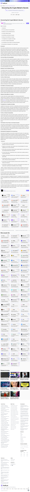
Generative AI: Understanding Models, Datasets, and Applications (4, 478)
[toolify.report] (28, 488)
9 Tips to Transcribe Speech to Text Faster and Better (5, 419)
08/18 (21, 454)
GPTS (21, 435)
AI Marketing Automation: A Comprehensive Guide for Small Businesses (24, 406)
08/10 (27, 455)
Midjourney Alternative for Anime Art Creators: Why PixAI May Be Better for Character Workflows (25, 409)
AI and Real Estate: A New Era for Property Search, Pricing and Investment (25, 426)
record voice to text (13, 420)
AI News (4, 5)
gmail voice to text (13, 425)
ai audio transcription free (14, 416)
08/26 (21, 452)
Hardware (22, 439)
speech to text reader (13, 426)
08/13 (27, 454)
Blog (21, 433)
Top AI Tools (22, 440)
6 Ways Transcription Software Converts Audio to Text (4, 432)
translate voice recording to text (15, 419)
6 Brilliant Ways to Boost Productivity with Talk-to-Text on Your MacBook (5, 429)
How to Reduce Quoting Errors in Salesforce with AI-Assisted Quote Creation (25, 416)
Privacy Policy (12, 460)
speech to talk (12, 429)
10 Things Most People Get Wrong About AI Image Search (24, 411)
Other (23, 448)
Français (24, 488)
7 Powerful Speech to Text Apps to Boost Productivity (5, 408)
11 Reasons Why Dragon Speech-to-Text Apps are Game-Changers (5, 425)
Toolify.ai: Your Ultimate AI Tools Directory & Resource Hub (5, 475)
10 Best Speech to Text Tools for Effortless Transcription (5, 410)
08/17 (24, 454)
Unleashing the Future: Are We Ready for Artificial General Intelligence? (5, 480)
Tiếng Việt (27, 488)
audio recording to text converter (15, 421)
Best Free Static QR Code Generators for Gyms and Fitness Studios (5, 460)
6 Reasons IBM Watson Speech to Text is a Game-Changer (5, 436)
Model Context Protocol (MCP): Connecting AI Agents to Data (5, 483)
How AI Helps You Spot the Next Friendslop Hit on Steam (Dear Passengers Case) (24, 421)
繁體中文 (7, 488)
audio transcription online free (14, 411)
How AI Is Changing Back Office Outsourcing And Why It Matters (24, 418)
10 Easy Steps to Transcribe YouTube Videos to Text (4, 447)
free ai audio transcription (14, 409)
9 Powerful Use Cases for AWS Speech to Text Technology (5, 445)
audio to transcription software (14, 414)
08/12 (21, 455)
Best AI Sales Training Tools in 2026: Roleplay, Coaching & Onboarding (24, 429)
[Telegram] (12, 465)
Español (19, 488)
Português (15, 488)
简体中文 (4, 488)
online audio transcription (14, 406)
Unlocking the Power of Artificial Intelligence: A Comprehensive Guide (5, 473)
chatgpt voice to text (13, 424)
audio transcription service (14, 410)
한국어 (10, 488)
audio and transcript (13, 415)
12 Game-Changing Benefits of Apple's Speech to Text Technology (5, 442)
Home (1, 5)
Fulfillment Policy (13, 459)
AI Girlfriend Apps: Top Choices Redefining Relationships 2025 (24, 413)
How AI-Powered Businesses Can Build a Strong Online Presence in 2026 (5, 468)
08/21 (27, 452)
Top (28, 490)
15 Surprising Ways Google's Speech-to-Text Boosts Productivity (4, 414)
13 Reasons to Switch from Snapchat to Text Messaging (4, 406)
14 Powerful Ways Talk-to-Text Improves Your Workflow (4, 438)
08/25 (24, 452)
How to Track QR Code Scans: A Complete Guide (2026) (5, 463)
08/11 (24, 455)
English (2, 488)
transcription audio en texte (14, 405)
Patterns (4, 99)
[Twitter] (11, 465)
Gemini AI (22, 438)
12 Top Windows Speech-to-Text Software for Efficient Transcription (5, 440)
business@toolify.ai (13, 464)
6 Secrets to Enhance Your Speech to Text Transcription (4, 427)
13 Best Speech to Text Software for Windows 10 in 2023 (5, 421)
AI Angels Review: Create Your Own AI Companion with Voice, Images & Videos (24, 423)
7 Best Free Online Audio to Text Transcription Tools (5, 417)
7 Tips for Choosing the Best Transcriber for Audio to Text (4, 423)
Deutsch (21, 488)
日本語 (12, 488)
